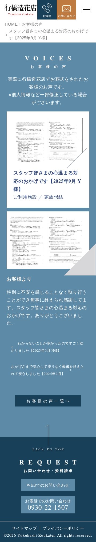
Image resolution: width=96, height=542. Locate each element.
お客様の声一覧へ (48, 401)
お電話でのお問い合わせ (48, 505)
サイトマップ (24, 528)
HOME (11, 24)
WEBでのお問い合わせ (48, 485)
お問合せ (66, 10)
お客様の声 (32, 24)
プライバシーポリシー (63, 528)
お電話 (47, 10)
